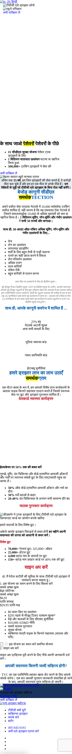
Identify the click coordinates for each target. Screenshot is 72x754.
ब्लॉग (10, 721)
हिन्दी (14, 1)
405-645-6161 (17, 727)
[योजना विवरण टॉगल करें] (1, 644)
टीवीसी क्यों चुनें (17, 710)
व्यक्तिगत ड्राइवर (18, 713)
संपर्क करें (13, 717)
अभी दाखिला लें (11, 12)
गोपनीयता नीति (8, 696)
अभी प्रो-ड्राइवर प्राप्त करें (23, 731)
